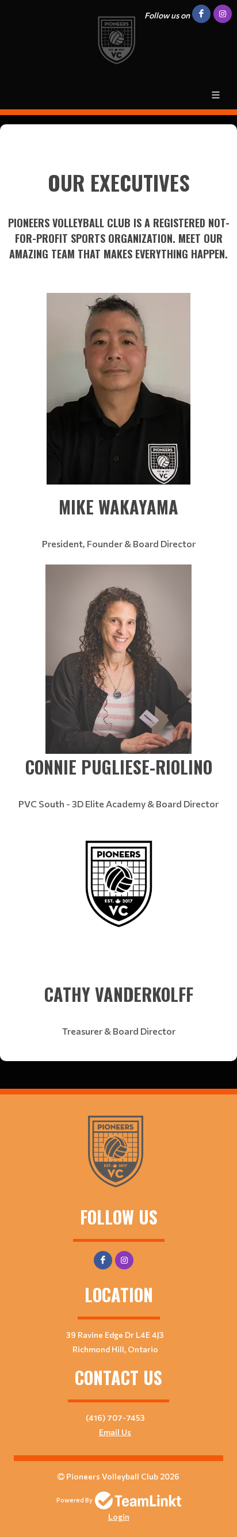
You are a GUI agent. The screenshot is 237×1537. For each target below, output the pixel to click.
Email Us (115, 1432)
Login (118, 1516)
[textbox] (118, 198)
